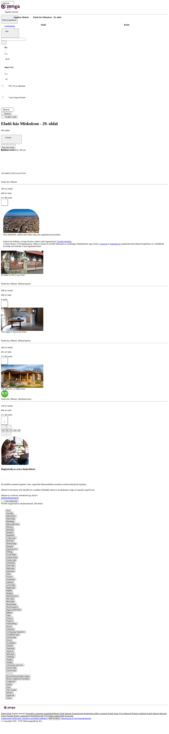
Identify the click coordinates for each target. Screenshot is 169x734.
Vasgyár (9, 659)
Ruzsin (9, 626)
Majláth (9, 590)
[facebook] (2, 711)
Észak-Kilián (11, 555)
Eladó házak (6, 713)
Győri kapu (10, 566)
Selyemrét (10, 629)
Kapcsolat (69, 716)
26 (7, 431)
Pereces (9, 618)
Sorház (9, 698)
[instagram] (4, 711)
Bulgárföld (10, 535)
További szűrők (10, 117)
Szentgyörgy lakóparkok (15, 632)
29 (19, 431)
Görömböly (10, 563)
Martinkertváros (12, 596)
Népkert (9, 613)
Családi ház (10, 682)
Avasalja (9, 513)
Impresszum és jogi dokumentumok (76, 718)
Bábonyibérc (11, 516)
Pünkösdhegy (11, 624)
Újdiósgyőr (10, 654)
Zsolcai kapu (11, 671)
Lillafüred (9, 582)
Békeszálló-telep (12, 524)
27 (11, 431)
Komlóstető (10, 579)
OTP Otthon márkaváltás (54, 716)
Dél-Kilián (10, 541)
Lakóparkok (25, 716)
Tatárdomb (10, 648)
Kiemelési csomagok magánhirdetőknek (43, 713)
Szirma (9, 640)
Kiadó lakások (153, 713)
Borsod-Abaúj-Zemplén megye (17, 676)
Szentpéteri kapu (12, 635)
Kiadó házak (113, 713)
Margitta (9, 593)
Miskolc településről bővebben (17, 679)
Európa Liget (11, 560)
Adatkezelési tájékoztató (11, 718)
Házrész (9, 693)
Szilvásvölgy (11, 637)
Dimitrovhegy (11, 544)
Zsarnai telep (11, 668)
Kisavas (9, 577)
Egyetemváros (11, 549)
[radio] (43, 25)
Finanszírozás (78, 713)
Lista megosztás (10, 501)
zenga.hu (103, 244)
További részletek (64, 241)
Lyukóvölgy (10, 585)
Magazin (163, 713)
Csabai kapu (11, 538)
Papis (8, 615)
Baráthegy (10, 521)
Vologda (9, 662)
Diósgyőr (9, 546)
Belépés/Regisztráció (10, 498)
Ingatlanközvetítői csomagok (96, 713)
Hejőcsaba (10, 568)
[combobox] (10, 33)
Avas (8, 510)
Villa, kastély (11, 690)
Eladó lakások (66, 713)
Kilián (8, 574)
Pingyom (9, 621)
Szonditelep (10, 643)
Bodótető (9, 532)
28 (15, 431)
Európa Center (11, 557)
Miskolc (9, 673)
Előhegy (9, 552)
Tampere (9, 646)
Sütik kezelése (54, 719)
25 (3, 431)
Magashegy (10, 588)
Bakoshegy (10, 519)
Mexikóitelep (11, 604)
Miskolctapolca (12, 607)
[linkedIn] (6, 711)
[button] (12, 3)
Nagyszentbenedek (13, 610)
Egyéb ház (10, 695)
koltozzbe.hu (115, 244)
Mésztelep (10, 602)
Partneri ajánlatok (139, 713)
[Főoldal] (8, 17)
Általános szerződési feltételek (34, 718)
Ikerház (9, 684)
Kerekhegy (10, 571)
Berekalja (9, 530)
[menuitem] (9, 12)
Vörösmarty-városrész (14, 665)
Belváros (9, 527)
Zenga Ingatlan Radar (10, 716)
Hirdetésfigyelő (37, 716)
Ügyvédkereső (125, 713)
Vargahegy (10, 657)
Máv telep (10, 599)
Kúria (8, 687)
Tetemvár (9, 651)
